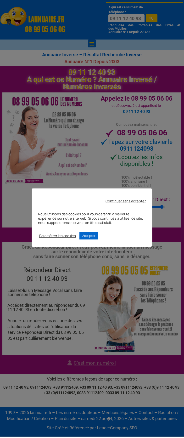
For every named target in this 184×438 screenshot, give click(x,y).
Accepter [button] (88, 235)
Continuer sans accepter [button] (126, 201)
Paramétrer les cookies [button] (57, 235)
